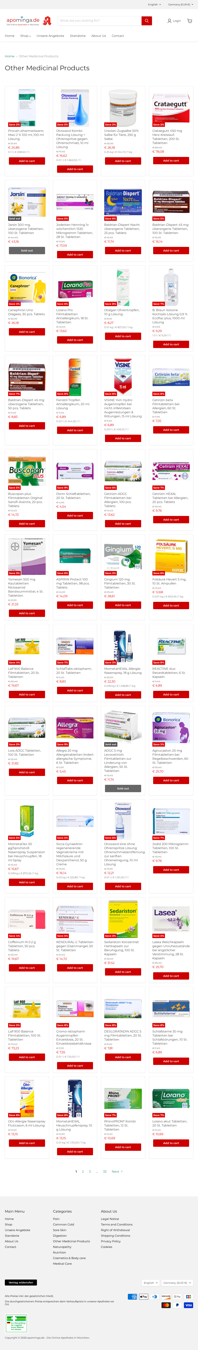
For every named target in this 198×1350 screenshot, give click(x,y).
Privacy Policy (111, 1241)
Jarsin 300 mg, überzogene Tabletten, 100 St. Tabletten (26, 229)
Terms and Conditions (116, 1224)
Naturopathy (62, 1247)
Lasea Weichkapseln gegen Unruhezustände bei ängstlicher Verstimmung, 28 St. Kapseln (171, 950)
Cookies (106, 1247)
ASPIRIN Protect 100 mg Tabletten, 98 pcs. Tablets (73, 583)
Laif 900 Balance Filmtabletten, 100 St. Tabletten (24, 1035)
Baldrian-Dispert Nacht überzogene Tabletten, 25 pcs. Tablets (122, 229)
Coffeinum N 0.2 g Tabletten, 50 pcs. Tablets (22, 946)
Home (10, 36)
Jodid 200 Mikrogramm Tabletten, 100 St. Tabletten (170, 848)
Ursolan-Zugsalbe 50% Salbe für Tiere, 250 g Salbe (121, 135)
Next (116, 1171)
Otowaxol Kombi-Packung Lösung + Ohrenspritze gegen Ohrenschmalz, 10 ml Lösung (72, 139)
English (153, 4)
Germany (179, 4)
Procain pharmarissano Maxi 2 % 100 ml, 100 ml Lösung (26, 135)
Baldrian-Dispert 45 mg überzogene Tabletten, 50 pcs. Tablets (26, 404)
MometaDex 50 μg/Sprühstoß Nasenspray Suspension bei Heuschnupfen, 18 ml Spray (26, 852)
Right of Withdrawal (115, 1230)
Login (177, 21)
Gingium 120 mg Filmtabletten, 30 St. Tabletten (120, 583)
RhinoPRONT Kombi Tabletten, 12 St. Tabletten (120, 1125)
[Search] (147, 20)
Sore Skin (59, 1230)
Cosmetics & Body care (69, 1258)
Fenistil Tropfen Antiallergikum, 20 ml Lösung (72, 404)
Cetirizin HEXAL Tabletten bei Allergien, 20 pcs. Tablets (170, 498)
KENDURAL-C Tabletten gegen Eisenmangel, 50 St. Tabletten (74, 946)
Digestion (60, 1235)
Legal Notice (110, 1219)
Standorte (78, 36)
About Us (98, 36)
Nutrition (59, 1252)
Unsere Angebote (50, 36)
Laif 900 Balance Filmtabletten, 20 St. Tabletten (23, 673)
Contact (118, 36)
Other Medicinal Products (71, 1241)
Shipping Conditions (115, 1235)
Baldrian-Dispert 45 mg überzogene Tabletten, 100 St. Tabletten (170, 229)
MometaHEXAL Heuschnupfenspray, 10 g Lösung (74, 1125)
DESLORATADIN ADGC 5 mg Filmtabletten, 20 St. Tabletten (123, 1035)
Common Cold (63, 1224)
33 (105, 1171)
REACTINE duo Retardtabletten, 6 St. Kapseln (169, 673)
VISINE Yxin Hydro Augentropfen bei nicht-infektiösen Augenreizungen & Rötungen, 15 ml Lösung (123, 408)
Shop (24, 36)
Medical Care (62, 1263)
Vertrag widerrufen (21, 1282)
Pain (56, 1219)
